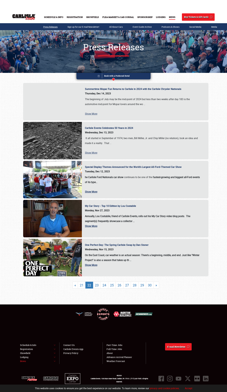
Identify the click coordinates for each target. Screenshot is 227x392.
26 (119, 285)
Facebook (161, 378)
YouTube (178, 378)
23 (97, 285)
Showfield (92, 17)
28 (135, 285)
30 (150, 285)
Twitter (188, 378)
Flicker (197, 378)
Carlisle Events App (73, 349)
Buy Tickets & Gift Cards (196, 16)
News (172, 17)
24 (104, 285)
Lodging (161, 17)
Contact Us (69, 345)
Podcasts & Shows (170, 26)
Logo (24, 17)
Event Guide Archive (142, 26)
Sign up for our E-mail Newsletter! (83, 26)
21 (82, 285)
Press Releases (50, 26)
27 (127, 285)
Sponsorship (145, 17)
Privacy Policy (70, 353)
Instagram (170, 378)
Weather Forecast (116, 361)
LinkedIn (205, 378)
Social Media (195, 26)
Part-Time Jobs (114, 345)
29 (142, 285)
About (110, 353)
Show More (91, 113)
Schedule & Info (53, 17)
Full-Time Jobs (114, 349)
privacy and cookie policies (164, 388)
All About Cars (116, 26)
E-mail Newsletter (176, 346)
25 (112, 285)
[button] (113, 77)
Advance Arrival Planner (119, 357)
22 (89, 285)
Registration (75, 17)
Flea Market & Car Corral (118, 17)
